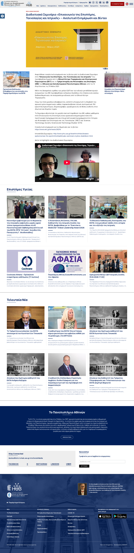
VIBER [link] (68, 464)
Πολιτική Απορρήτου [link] (106, 545)
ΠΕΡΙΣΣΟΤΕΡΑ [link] (67, 437)
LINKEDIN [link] (55, 464)
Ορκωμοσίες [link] (94, 6)
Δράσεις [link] (43, 6)
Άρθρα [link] (86, 6)
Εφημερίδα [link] (83, 2)
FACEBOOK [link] (14, 464)
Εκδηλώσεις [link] (62, 6)
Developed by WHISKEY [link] (120, 545)
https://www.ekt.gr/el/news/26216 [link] (48, 129)
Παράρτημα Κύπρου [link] (71, 2)
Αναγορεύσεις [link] (52, 6)
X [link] (27, 464)
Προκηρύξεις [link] (104, 6)
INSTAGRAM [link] (41, 464)
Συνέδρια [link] (71, 6)
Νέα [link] (37, 6)
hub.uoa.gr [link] (102, 511)
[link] (2, 16)
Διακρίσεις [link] (79, 6)
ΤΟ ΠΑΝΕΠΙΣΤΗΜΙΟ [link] (117, 4)
